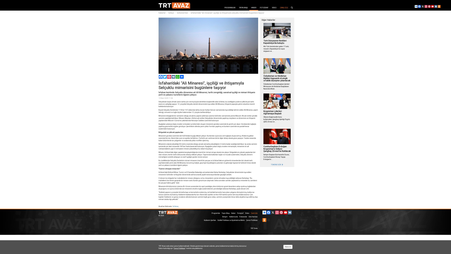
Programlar (216, 213)
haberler (162, 13)
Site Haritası (253, 217)
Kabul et (288, 247)
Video (247, 213)
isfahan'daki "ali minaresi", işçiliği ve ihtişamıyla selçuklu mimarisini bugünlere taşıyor (227, 13)
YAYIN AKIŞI (243, 8)
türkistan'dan (182, 13)
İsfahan (175, 206)
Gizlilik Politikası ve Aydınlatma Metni (231, 220)
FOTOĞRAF (264, 8)
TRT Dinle (254, 228)
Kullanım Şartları (210, 220)
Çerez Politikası (252, 220)
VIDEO (274, 8)
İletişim (225, 217)
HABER (253, 8)
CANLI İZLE (284, 8)
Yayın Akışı (226, 213)
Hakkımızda (233, 217)
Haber (233, 213)
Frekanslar (243, 217)
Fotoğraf (240, 213)
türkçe (171, 13)
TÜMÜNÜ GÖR (276, 165)
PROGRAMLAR (229, 8)
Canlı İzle (254, 213)
